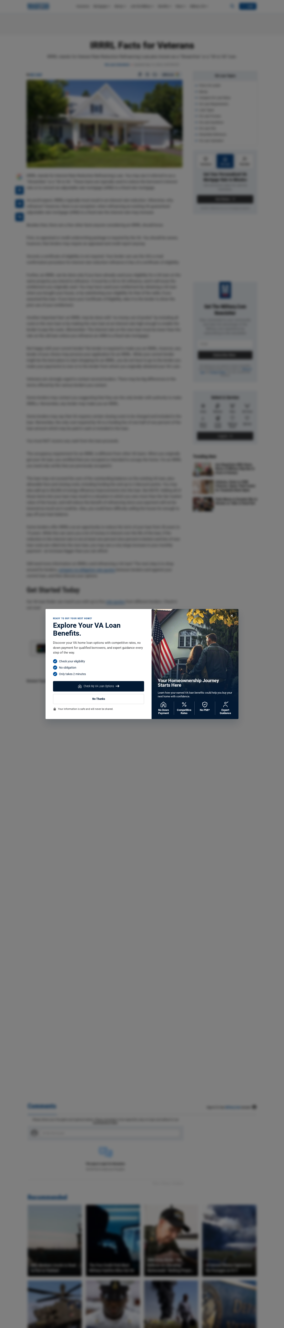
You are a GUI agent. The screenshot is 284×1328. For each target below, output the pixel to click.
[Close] (231, 615)
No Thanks (98, 699)
